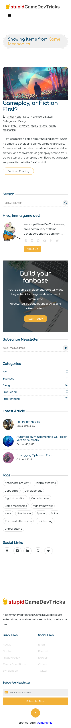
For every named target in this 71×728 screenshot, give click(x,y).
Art (35, 372)
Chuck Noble (14, 116)
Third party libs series (18, 521)
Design (22, 121)
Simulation (24, 513)
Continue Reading (18, 171)
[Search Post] (65, 203)
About (7, 644)
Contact (8, 651)
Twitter (42, 671)
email (41, 644)
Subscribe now (35, 701)
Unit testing (45, 521)
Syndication (10, 671)
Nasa (8, 513)
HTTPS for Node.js (28, 421)
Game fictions (39, 125)
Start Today (35, 318)
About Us (32, 249)
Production (35, 392)
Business (35, 378)
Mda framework (20, 125)
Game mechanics (16, 506)
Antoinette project (17, 483)
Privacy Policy (11, 657)
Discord (43, 651)
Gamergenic (44, 723)
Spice (54, 513)
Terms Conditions (14, 664)
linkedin (43, 657)
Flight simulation (15, 498)
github (42, 664)
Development (33, 490)
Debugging (12, 490)
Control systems (45, 483)
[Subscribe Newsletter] (65, 348)
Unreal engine (13, 529)
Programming (35, 399)
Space (41, 513)
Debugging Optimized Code (35, 455)
